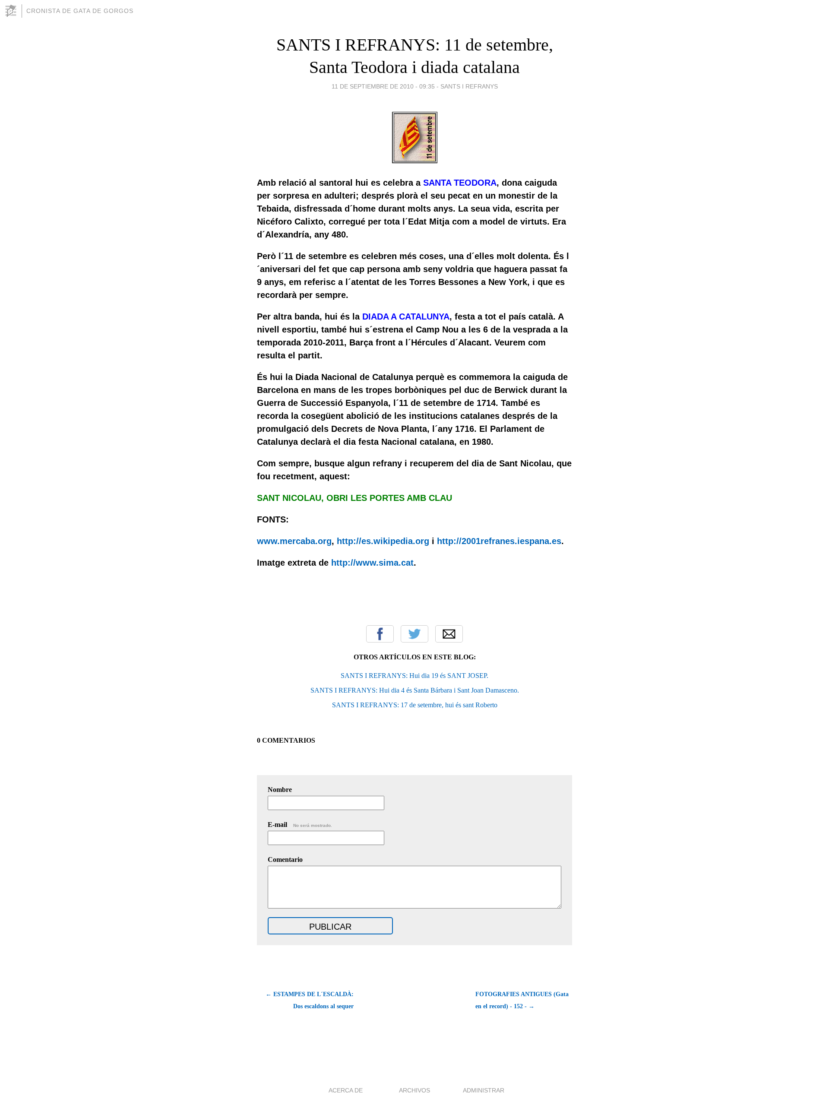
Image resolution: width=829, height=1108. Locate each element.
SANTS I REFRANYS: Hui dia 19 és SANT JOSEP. (414, 675)
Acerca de (346, 1090)
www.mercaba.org (294, 541)
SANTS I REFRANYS (469, 86)
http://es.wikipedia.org (383, 541)
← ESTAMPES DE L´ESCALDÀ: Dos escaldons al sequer (310, 1000)
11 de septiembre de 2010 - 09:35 (383, 86)
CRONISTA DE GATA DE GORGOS (79, 10)
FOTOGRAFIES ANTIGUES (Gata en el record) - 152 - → (522, 1000)
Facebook (380, 634)
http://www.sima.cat (372, 562)
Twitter (414, 634)
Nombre (280, 789)
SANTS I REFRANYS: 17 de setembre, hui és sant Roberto (414, 705)
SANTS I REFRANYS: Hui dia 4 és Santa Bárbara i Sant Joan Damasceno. (414, 690)
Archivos (414, 1090)
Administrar (483, 1090)
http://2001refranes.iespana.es (499, 541)
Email (449, 634)
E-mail (300, 824)
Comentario (285, 859)
